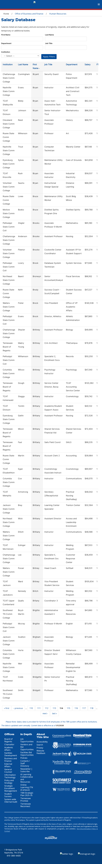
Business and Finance (10, 759)
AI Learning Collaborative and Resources (26, 778)
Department (6, 43)
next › (45, 713)
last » (54, 713)
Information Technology (10, 776)
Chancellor (9, 744)
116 (76, 708)
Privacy (40, 747)
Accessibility (42, 741)
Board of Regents (8, 740)
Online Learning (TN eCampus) (26, 787)
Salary (87, 64)
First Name (5, 35)
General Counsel (8, 770)
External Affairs (8, 765)
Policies (23, 758)
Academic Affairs (8, 748)
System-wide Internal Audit (10, 800)
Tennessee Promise (25, 799)
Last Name (49, 35)
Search (40, 744)
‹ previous (18, 708)
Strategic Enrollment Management (10, 788)
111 (39, 708)
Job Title (48, 43)
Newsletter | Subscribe (26, 770)
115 (68, 708)
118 (91, 708)
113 (54, 708)
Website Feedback (41, 752)
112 (46, 708)
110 (31, 708)
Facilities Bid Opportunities (27, 753)
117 (84, 708)
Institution (5, 52)
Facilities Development (10, 754)
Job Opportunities (27, 740)
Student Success (8, 795)
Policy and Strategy (9, 781)
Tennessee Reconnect (25, 805)
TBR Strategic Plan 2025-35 (26, 794)
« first (6, 708)
